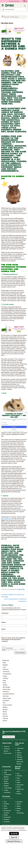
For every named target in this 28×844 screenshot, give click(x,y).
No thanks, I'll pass (14, 429)
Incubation (7, 821)
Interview (6, 696)
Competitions (7, 674)
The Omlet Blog (7, 23)
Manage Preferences (14, 841)
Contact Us (20, 748)
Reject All (14, 837)
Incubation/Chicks (8, 694)
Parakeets (6, 700)
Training (5, 718)
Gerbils (5, 685)
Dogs (4, 680)
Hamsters (6, 691)
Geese (18, 782)
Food (4, 682)
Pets (4, 703)
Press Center (7, 753)
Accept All (14, 833)
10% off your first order (14, 1)
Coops (5, 676)
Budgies (5, 665)
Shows (5, 711)
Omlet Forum (8, 770)
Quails (18, 806)
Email (4, 629)
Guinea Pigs (21, 589)
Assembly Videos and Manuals (20, 762)
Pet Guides (6, 796)
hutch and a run (6, 518)
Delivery (19, 752)
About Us (6, 746)
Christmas (6, 671)
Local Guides (8, 788)
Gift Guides (6, 687)
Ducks (18, 780)
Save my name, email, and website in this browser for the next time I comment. (13, 639)
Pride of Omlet (7, 705)
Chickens (5, 669)
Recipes (5, 709)
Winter (5, 720)
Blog (5, 772)
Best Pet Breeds (18, 767)
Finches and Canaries (7, 811)
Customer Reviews (7, 750)
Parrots (19, 787)
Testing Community (7, 791)
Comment (5, 613)
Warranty (19, 757)
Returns (19, 755)
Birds (4, 662)
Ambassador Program (7, 775)
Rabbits (5, 707)
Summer (5, 716)
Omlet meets (7, 698)
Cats (4, 667)
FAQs (18, 750)
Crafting (5, 678)
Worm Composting (20, 812)
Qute (16, 506)
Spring (5, 714)
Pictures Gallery (6, 780)
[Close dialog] (26, 412)
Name (4, 622)
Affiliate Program (6, 784)
